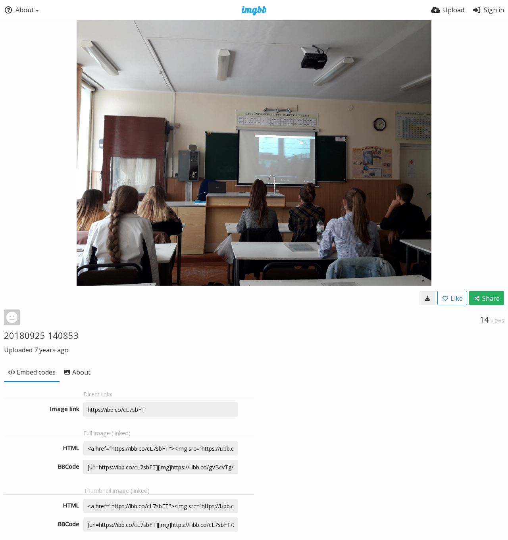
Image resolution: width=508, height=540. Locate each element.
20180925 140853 (41, 335)
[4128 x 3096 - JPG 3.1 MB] (427, 298)
